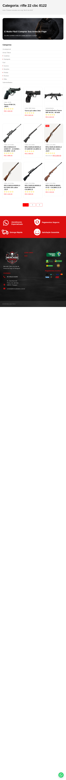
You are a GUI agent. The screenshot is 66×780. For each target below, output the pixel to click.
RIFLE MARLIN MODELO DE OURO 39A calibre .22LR (12, 187)
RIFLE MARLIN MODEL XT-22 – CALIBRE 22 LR (53, 186)
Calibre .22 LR (7, 144)
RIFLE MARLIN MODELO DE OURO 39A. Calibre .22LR (54, 149)
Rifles (12, 144)
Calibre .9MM (28, 108)
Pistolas (33, 108)
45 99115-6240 (12, 277)
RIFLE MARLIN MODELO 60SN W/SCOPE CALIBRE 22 (33, 187)
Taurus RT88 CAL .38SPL (10, 105)
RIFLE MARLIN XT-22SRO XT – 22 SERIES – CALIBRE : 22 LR (12, 149)
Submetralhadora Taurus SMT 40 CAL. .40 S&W (54, 111)
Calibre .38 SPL (7, 102)
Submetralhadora (50, 108)
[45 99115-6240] (4, 277)
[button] (61, 775)
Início (4, 10)
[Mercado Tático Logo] (12, 257)
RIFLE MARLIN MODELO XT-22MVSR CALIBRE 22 (33, 148)
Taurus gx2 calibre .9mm (33, 110)
